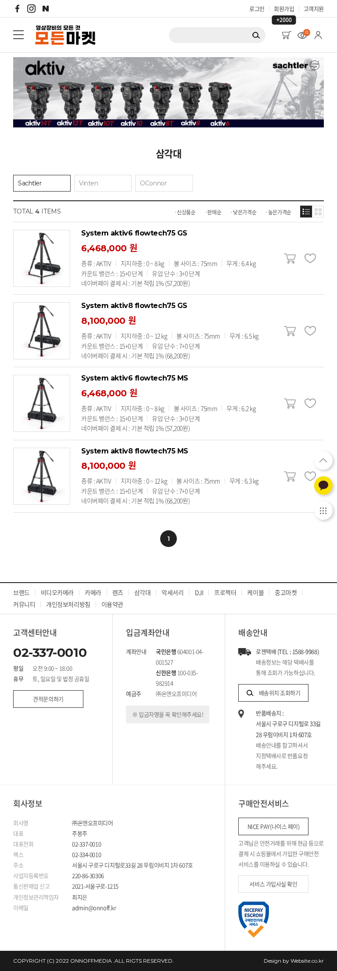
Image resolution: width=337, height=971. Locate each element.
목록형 (306, 211)
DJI (199, 592)
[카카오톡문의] (323, 485)
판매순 (214, 212)
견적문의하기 (48, 699)
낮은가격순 (244, 212)
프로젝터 (225, 592)
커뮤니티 (24, 604)
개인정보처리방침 (68, 604)
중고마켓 (286, 592)
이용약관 (112, 604)
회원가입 (284, 8)
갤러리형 (318, 211)
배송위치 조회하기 (280, 692)
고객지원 (314, 8)
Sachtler (29, 183)
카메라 (93, 592)
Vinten (88, 183)
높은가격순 (279, 212)
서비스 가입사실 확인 (273, 884)
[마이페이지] (318, 35)
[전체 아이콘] (323, 510)
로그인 (257, 8)
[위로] (323, 460)
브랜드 (21, 592)
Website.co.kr (307, 960)
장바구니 (290, 258)
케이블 (255, 592)
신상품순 (186, 212)
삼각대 (142, 592)
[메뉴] (18, 34)
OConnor (153, 183)
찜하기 (309, 258)
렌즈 (117, 592)
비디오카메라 (57, 592)
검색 (256, 35)
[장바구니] (286, 35)
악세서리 (172, 592)
